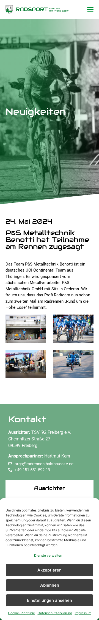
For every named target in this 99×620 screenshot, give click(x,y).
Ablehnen (49, 585)
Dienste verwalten (48, 555)
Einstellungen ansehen (49, 600)
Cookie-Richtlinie (21, 613)
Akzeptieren (49, 570)
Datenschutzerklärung (55, 613)
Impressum (83, 613)
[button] (90, 9)
